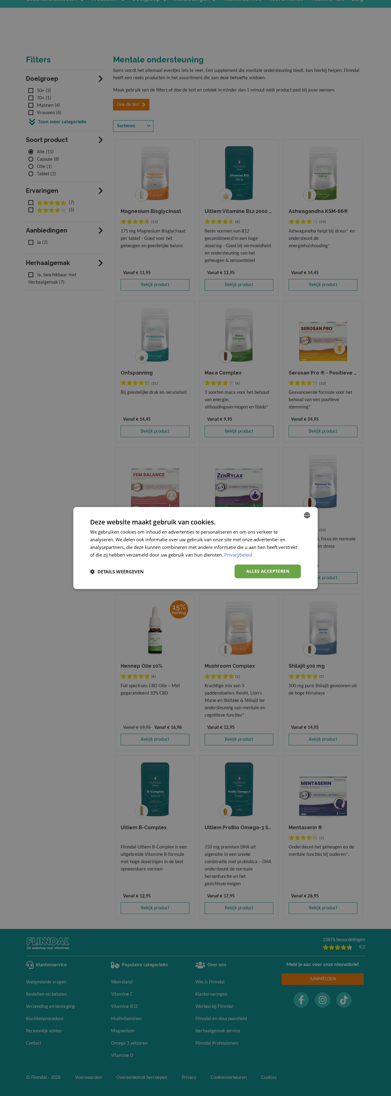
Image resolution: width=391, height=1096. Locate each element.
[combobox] (307, 515)
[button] (117, 571)
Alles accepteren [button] (267, 571)
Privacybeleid (238, 555)
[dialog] (195, 548)
